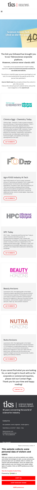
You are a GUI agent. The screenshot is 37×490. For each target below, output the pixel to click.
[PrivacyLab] (13, 473)
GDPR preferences (18, 487)
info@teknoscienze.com (9, 433)
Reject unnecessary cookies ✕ (26, 445)
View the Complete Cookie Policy (11, 471)
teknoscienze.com (8, 431)
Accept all (18, 478)
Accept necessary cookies (18, 483)
